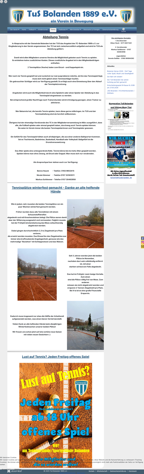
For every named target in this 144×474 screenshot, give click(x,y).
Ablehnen (17, 469)
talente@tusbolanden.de (121, 178)
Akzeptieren (6, 469)
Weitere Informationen (67, 473)
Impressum (81, 473)
